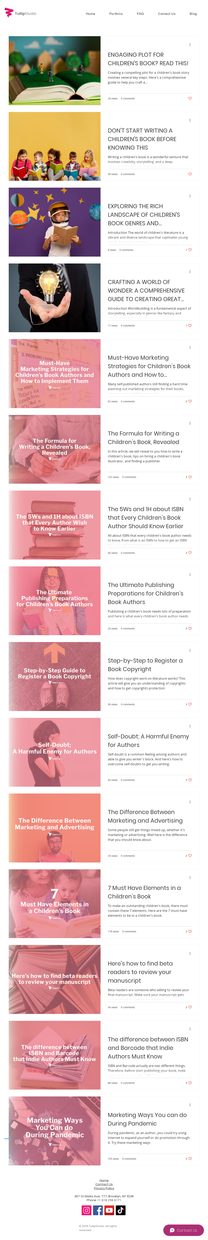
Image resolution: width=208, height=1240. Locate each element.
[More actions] (191, 44)
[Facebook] (98, 1210)
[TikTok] (121, 1210)
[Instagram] (86, 1210)
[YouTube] (109, 1210)
